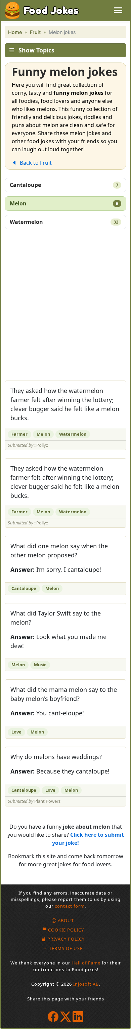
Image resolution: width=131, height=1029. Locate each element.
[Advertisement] (65, 306)
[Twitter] (65, 1016)
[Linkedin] (78, 1016)
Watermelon (64, 222)
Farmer (19, 434)
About (66, 920)
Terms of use (66, 948)
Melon (64, 203)
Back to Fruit (36, 162)
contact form (70, 906)
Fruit (35, 32)
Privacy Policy (66, 939)
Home (15, 32)
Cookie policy (66, 930)
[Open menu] (118, 10)
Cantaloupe (64, 185)
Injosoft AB (86, 984)
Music (40, 665)
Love (16, 732)
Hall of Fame (86, 963)
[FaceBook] (53, 1016)
